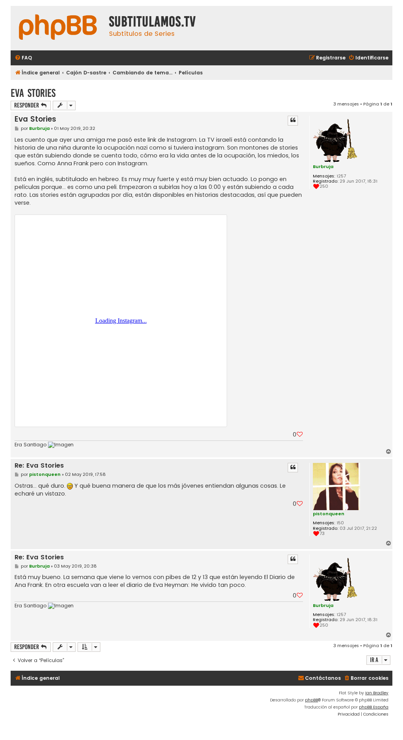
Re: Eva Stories (39, 466)
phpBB (311, 700)
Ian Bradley (376, 693)
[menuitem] (23, 58)
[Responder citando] (293, 120)
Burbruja (323, 166)
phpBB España (373, 707)
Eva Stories (33, 93)
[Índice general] (58, 28)
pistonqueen (328, 514)
